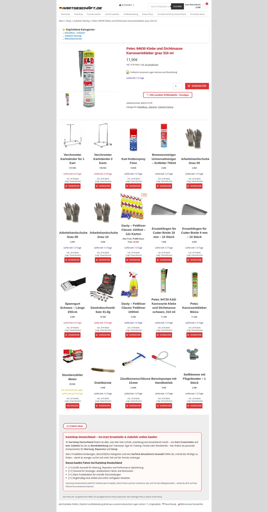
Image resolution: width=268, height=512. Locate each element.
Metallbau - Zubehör (147, 107)
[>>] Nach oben (75, 426)
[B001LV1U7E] (89, 78)
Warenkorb (199, 86)
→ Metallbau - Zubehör (73, 32)
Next (124, 78)
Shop (68, 21)
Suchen (177, 6)
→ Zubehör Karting (71, 35)
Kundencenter (94, 14)
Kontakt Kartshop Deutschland (172, 14)
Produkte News (197, 14)
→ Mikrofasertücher (72, 38)
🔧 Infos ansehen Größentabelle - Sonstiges (168, 95)
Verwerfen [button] (198, 504)
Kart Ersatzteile (112, 14)
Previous (54, 78)
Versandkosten (151, 64)
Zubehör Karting (82, 21)
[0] (205, 7)
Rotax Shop (147, 14)
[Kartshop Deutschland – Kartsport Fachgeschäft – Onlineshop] (81, 7)
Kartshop (78, 14)
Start (61, 21)
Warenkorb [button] (73, 186)
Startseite (65, 14)
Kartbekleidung (131, 14)
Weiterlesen (72, 405)
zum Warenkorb (193, 5)
